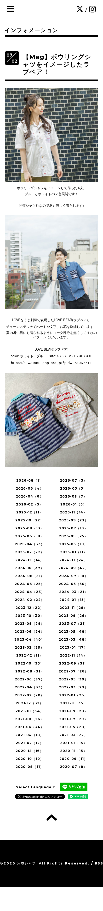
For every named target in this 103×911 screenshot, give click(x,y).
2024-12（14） (29, 560)
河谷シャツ (26, 863)
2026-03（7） (73, 496)
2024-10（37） (29, 568)
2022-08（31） (29, 671)
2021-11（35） (73, 703)
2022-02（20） (29, 695)
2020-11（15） (73, 751)
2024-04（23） (30, 592)
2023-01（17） (73, 647)
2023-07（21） (73, 623)
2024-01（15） (73, 600)
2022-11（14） (73, 655)
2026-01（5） (73, 504)
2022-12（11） (29, 655)
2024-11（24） (73, 560)
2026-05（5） (73, 488)
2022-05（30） (73, 679)
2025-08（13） (29, 528)
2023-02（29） (29, 647)
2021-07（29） (73, 719)
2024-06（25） (29, 584)
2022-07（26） (73, 671)
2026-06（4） (29, 488)
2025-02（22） (29, 552)
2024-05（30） (73, 584)
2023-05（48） (73, 631)
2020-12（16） (29, 751)
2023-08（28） (29, 623)
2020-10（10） (30, 759)
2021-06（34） (29, 727)
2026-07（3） (73, 480)
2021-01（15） (73, 743)
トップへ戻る (51, 817)
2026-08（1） (29, 480)
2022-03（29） (73, 687)
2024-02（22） (29, 600)
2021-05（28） (73, 727)
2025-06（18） (29, 536)
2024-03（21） (73, 592)
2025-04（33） (29, 544)
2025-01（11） (73, 552)
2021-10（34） (30, 711)
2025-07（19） (73, 528)
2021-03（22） (73, 735)
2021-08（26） (29, 719)
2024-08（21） (29, 576)
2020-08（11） (30, 767)
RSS (99, 863)
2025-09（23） (73, 520)
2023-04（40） (29, 639)
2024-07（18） (73, 576)
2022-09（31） (73, 663)
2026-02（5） (29, 504)
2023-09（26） (73, 615)
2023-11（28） (73, 607)
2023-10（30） (29, 615)
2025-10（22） (29, 520)
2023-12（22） (30, 607)
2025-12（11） (29, 512)
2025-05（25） (73, 536)
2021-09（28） (73, 711)
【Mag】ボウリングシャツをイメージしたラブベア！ (57, 64)
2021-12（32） (29, 703)
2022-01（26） (73, 695)
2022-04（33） (29, 687)
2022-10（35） (29, 663)
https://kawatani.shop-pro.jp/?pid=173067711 (51, 362)
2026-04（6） (29, 496)
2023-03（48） (73, 639)
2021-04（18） (29, 735)
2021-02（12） (29, 743)
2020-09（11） (73, 759)
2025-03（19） (73, 544)
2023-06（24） (29, 631)
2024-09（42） (73, 568)
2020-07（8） (73, 767)
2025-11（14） (73, 512)
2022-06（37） (29, 679)
